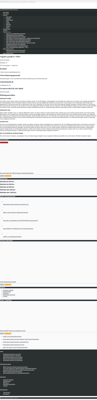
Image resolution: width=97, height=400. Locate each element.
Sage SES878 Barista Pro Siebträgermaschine (16, 373)
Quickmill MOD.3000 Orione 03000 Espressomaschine (18, 370)
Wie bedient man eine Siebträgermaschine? (18, 39)
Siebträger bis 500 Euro (7, 187)
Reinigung (6, 293)
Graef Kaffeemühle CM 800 (8, 282)
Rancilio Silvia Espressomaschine (12, 371)
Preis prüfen (7, 176)
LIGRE (8, 23)
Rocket (8, 26)
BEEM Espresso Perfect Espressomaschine (15, 367)
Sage (7, 27)
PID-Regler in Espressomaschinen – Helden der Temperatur (23, 38)
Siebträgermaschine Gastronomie (15, 50)
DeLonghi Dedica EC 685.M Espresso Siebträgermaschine (16, 173)
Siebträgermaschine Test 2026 (12, 354)
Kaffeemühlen (7, 291)
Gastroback (9, 20)
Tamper (5, 30)
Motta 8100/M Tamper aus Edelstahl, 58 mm (13, 330)
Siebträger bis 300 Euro (7, 184)
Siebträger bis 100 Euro (7, 181)
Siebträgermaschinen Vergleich (12, 355)
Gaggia (8, 18)
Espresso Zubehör (8, 290)
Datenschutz (6, 392)
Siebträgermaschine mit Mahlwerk (16, 44)
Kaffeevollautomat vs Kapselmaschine (17, 46)
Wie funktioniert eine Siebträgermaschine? (18, 41)
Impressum (6, 394)
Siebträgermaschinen (9, 295)
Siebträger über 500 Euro (7, 189)
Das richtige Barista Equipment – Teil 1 (17, 47)
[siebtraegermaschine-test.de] (8, 8)
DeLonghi (9, 17)
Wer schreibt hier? (8, 53)
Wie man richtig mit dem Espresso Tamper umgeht (20, 42)
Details (2, 176)
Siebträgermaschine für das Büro (15, 52)
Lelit (7, 21)
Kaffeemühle (6, 29)
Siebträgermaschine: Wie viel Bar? (16, 36)
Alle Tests (6, 14)
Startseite (6, 12)
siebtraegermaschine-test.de (10, 9)
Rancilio (8, 24)
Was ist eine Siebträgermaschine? (15, 33)
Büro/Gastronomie (8, 49)
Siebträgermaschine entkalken (14, 35)
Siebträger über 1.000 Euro (8, 192)
